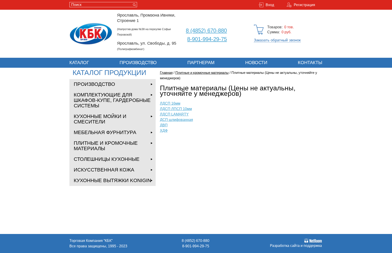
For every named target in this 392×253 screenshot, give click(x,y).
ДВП (164, 125)
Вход (270, 5)
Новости (256, 62)
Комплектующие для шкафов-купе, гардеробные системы (112, 100)
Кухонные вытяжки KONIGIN (112, 180)
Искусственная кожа (104, 170)
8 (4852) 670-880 (206, 30)
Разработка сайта (285, 246)
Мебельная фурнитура (105, 132)
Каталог (79, 62)
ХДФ (164, 131)
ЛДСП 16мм (170, 103)
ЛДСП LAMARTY (174, 114)
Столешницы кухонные (107, 159)
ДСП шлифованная (176, 120)
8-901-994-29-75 (207, 39)
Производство (138, 62)
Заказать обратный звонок (277, 40)
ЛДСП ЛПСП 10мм (176, 109)
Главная (166, 73)
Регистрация (304, 5)
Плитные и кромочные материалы (106, 145)
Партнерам (201, 62)
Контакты (310, 62)
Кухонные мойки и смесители (100, 119)
